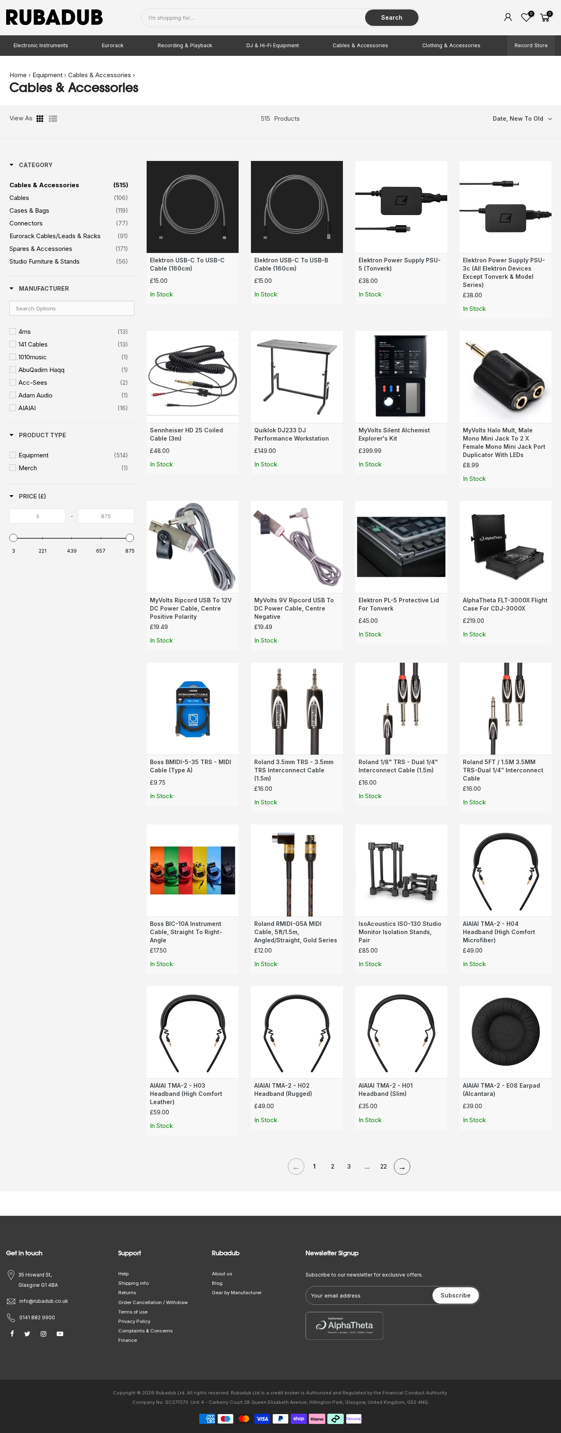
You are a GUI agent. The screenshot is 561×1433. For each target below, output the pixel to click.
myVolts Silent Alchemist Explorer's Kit (394, 434)
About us (222, 1274)
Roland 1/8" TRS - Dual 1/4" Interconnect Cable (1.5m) (398, 766)
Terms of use (132, 1312)
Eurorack (113, 45)
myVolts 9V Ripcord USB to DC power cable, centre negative (294, 608)
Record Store (531, 45)
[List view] (53, 119)
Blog (217, 1283)
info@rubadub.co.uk (43, 1301)
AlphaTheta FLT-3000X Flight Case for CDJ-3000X (505, 604)
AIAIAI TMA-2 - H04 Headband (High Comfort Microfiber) (499, 932)
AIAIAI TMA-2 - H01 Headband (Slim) (386, 1089)
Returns (127, 1292)
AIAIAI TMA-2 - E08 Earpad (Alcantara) (501, 1089)
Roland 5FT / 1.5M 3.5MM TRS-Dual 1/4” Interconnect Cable (503, 770)
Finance (127, 1340)
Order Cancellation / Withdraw (153, 1302)
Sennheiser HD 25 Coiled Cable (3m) (186, 434)
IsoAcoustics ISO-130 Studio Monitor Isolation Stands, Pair (400, 932)
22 (383, 1166)
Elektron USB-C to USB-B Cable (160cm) (291, 264)
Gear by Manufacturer (237, 1292)
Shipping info (133, 1283)
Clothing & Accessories (451, 45)
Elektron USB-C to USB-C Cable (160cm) (187, 264)
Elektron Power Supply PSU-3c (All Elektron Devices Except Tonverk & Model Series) (504, 272)
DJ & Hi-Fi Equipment (272, 45)
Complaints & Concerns (145, 1331)
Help (123, 1274)
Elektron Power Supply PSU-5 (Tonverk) (400, 264)
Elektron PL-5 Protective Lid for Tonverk (399, 604)
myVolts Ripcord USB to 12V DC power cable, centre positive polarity (191, 608)
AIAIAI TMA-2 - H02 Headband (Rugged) (283, 1089)
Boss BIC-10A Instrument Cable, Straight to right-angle (186, 932)
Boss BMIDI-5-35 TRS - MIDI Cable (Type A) (190, 766)
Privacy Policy (134, 1321)
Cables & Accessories (360, 45)
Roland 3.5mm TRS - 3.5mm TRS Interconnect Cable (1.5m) (293, 770)
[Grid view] (41, 119)
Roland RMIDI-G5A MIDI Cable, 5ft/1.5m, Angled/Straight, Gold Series (295, 932)
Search (391, 17)
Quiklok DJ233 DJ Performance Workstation (291, 434)
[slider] (13, 538)
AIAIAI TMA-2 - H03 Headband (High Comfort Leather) (186, 1093)
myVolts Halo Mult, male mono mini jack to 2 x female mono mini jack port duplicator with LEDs (504, 442)
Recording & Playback (185, 45)
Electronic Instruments (41, 45)
